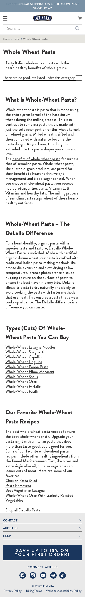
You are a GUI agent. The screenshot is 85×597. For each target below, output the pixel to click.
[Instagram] (33, 575)
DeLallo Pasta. (30, 510)
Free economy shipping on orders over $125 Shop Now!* (42, 6)
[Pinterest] (53, 575)
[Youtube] (43, 575)
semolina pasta (35, 124)
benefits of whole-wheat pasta (36, 159)
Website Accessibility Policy (64, 590)
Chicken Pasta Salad (21, 480)
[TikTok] (62, 575)
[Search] (77, 28)
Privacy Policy (12, 590)
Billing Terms (34, 590)
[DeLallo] (42, 18)
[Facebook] (22, 575)
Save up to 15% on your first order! (42, 552)
